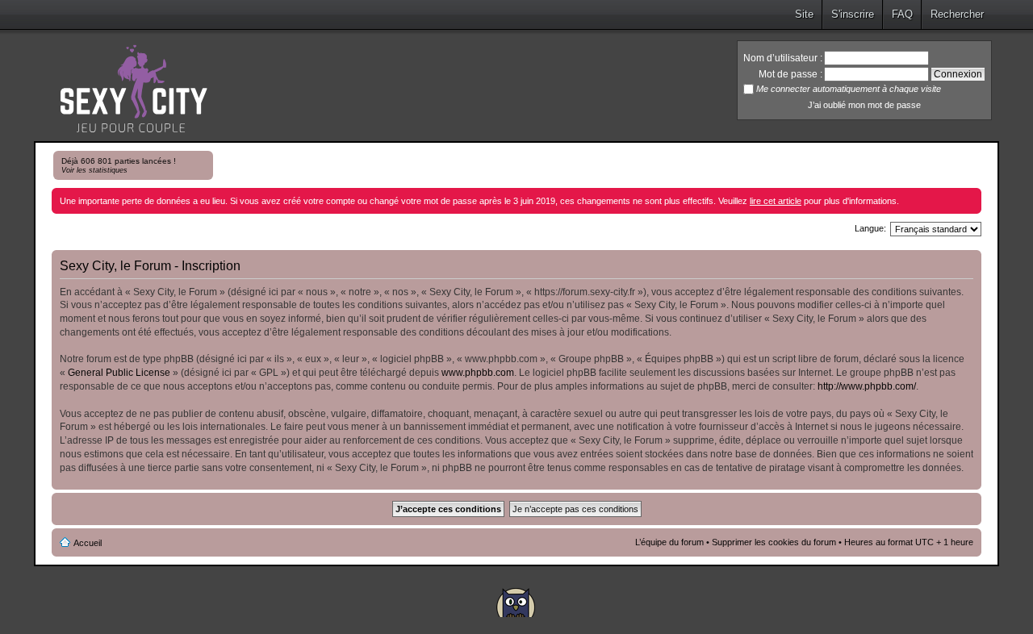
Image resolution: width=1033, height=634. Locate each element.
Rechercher (957, 14)
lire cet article (775, 201)
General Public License (119, 372)
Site (804, 14)
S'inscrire (852, 14)
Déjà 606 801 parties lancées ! (118, 165)
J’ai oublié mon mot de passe (864, 105)
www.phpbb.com (477, 372)
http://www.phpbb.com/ (867, 386)
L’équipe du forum (669, 542)
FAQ (902, 14)
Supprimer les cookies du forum (774, 542)
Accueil (87, 543)
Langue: (870, 228)
